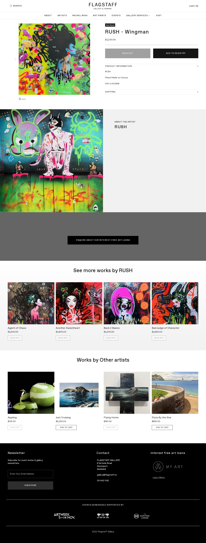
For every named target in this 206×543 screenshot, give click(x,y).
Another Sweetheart (68, 328)
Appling (12, 417)
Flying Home (111, 417)
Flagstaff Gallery (103, 6)
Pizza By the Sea (161, 417)
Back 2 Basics (112, 328)
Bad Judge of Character (165, 328)
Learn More (159, 478)
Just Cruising (63, 417)
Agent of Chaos (17, 328)
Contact (103, 453)
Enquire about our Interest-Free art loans (103, 240)
